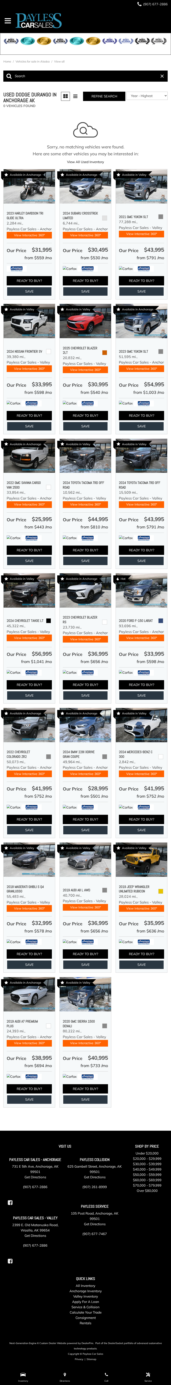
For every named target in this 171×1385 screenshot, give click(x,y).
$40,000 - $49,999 (147, 1169)
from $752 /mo (38, 796)
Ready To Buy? (29, 281)
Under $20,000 (147, 1153)
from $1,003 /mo (148, 392)
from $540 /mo (94, 392)
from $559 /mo (38, 257)
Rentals (85, 1323)
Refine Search (104, 96)
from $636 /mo (150, 931)
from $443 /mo (38, 527)
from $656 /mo (94, 661)
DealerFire (87, 1343)
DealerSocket (115, 1343)
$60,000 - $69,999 (147, 1180)
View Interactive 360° (29, 235)
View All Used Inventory (85, 162)
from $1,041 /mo (36, 661)
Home (7, 61)
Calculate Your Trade (86, 1312)
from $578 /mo (38, 931)
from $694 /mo (38, 1065)
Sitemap (91, 1359)
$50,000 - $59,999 (147, 1175)
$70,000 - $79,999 (147, 1185)
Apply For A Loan (85, 1302)
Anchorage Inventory (85, 1291)
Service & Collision (85, 1307)
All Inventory (85, 1286)
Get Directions (35, 1177)
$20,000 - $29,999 (147, 1159)
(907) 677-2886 (35, 1187)
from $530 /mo (94, 257)
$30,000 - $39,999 (147, 1164)
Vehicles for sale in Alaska (33, 61)
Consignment (85, 1318)
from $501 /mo (94, 796)
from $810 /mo (94, 527)
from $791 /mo (150, 257)
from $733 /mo (94, 1065)
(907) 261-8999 (94, 1187)
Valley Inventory (85, 1296)
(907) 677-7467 (94, 1234)
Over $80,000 (147, 1191)
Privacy (79, 1359)
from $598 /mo (38, 392)
